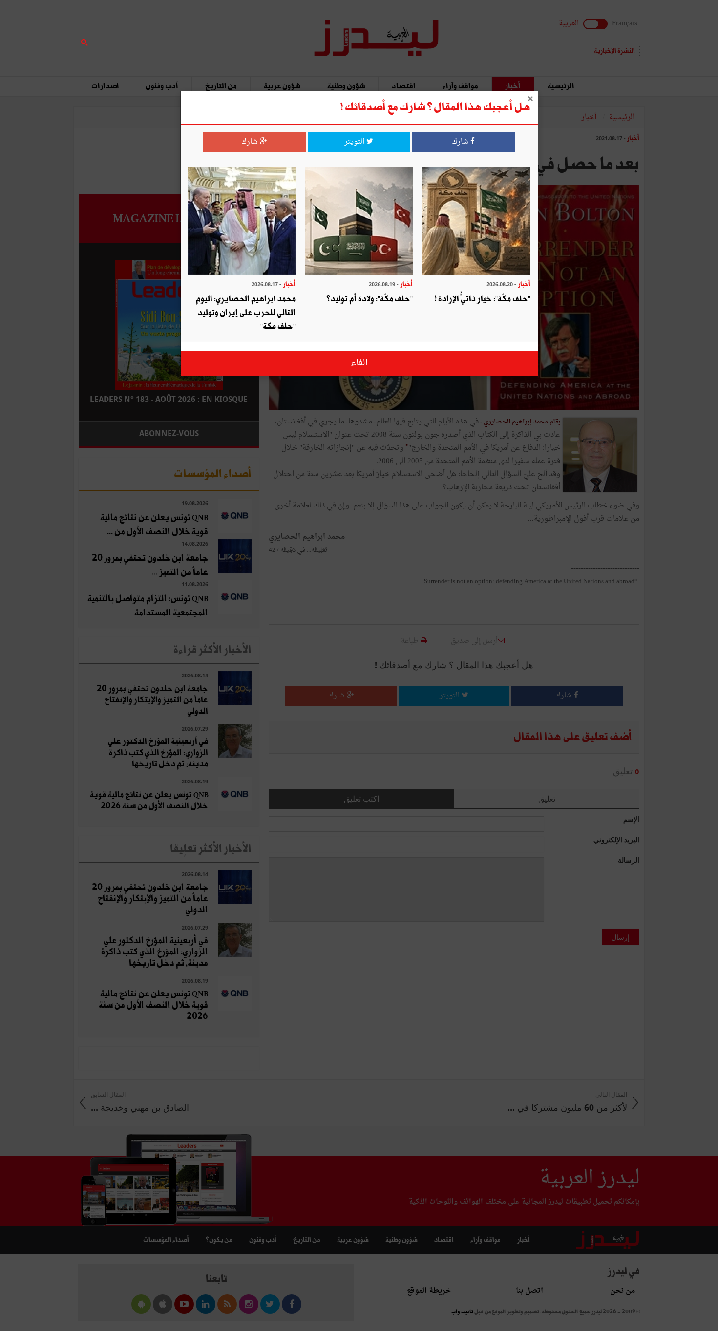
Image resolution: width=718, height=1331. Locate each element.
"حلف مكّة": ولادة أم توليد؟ (369, 299)
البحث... (253, 32)
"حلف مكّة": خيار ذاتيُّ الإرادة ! (482, 299)
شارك (461, 142)
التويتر (355, 142)
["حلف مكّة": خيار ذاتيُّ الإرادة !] (476, 222)
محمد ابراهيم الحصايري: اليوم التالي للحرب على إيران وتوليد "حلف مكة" (246, 313)
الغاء (359, 363)
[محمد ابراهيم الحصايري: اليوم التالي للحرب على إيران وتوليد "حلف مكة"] (242, 222)
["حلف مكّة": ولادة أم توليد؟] (359, 222)
